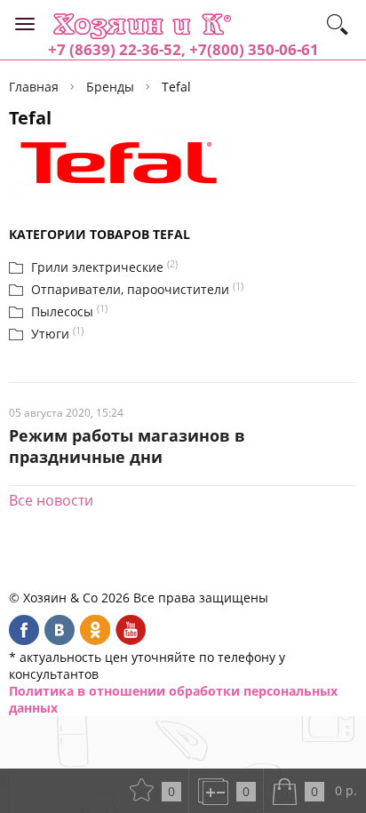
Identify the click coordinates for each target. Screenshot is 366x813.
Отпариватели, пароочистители (130, 289)
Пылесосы (62, 311)
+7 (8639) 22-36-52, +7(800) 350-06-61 (183, 49)
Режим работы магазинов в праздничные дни (127, 446)
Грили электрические (97, 267)
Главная (34, 86)
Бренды (110, 86)
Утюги (50, 333)
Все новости (51, 500)
